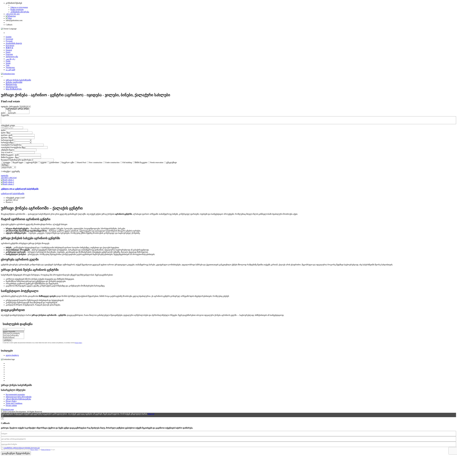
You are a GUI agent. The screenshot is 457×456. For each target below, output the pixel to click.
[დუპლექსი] (17, 113)
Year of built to (6, 152)
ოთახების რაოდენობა (11, 145)
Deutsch (9, 50)
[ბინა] (17, 111)
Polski (8, 61)
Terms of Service (45, 449)
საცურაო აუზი (68, 162)
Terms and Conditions (14, 403)
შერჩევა (5, 165)
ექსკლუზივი (171, 162)
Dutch (8, 52)
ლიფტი (6, 162)
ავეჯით (43, 162)
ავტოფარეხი (31, 162)
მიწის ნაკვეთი (141, 162)
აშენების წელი (7, 150)
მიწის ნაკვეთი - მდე (9, 157)
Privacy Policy (78, 342)
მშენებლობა (11, 85)
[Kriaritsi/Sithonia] (13, 338)
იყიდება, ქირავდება (10, 107)
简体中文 (9, 48)
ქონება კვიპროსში (14, 82)
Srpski (8, 63)
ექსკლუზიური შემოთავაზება (18, 399)
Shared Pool (81, 162)
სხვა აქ (151, 414)
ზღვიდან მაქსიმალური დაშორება (16, 160)
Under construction (112, 162)
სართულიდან (7, 140)
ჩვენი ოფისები (17, 10)
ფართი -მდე (6, 138)
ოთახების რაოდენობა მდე (13, 147)
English (8, 37)
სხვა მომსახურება (14, 89)
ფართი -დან (6, 135)
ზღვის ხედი (18, 162)
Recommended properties (15, 395)
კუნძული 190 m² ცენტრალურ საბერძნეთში (19, 189)
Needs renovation (156, 162)
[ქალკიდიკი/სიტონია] (13, 336)
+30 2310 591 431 (13, 14)
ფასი (3, 130)
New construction (95, 162)
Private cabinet (11, 405)
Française (9, 54)
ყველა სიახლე (12, 355)
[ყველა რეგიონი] (13, 332)
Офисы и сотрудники (19, 7)
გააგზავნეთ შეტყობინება (16, 453)
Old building (127, 162)
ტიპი (3, 113)
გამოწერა (7, 340)
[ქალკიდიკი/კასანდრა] (13, 334)
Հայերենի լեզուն (14, 43)
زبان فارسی (10, 59)
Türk (7, 65)
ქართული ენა (12, 57)
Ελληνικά (9, 39)
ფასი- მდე (5, 133)
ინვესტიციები (11, 87)
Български (10, 45)
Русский (9, 41)
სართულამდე (7, 143)
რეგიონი (5, 115)
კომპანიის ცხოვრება (19, 12)
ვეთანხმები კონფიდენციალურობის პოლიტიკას (21, 448)
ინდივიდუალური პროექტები (18, 397)
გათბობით (54, 162)
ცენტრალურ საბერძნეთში (12, 194)
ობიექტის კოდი (8, 125)
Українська (10, 67)
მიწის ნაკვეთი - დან (9, 155)
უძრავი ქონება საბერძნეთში (18, 80)
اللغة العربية (10, 70)
